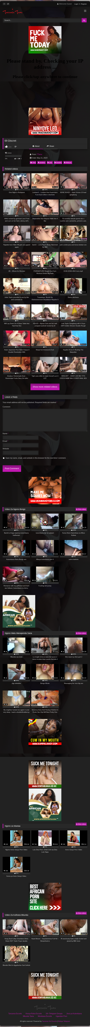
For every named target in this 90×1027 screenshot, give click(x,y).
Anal (34, 162)
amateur (42, 162)
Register (84, 4)
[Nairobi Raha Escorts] (45, 53)
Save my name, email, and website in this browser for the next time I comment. (35, 458)
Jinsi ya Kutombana (74, 1014)
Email (5, 441)
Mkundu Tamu (28, 1016)
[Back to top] (83, 1020)
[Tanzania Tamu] (45, 11)
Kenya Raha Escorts (34, 1014)
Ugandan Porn (61, 1016)
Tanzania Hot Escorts (49, 1021)
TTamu (39, 154)
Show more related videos (45, 387)
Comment (6, 407)
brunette (58, 162)
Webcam (68, 162)
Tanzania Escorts (15, 1014)
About (36, 146)
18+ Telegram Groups (54, 1014)
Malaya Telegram (64, 1021)
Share (51, 146)
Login (76, 4)
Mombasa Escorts (45, 1016)
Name (5, 433)
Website (6, 449)
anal (50, 162)
